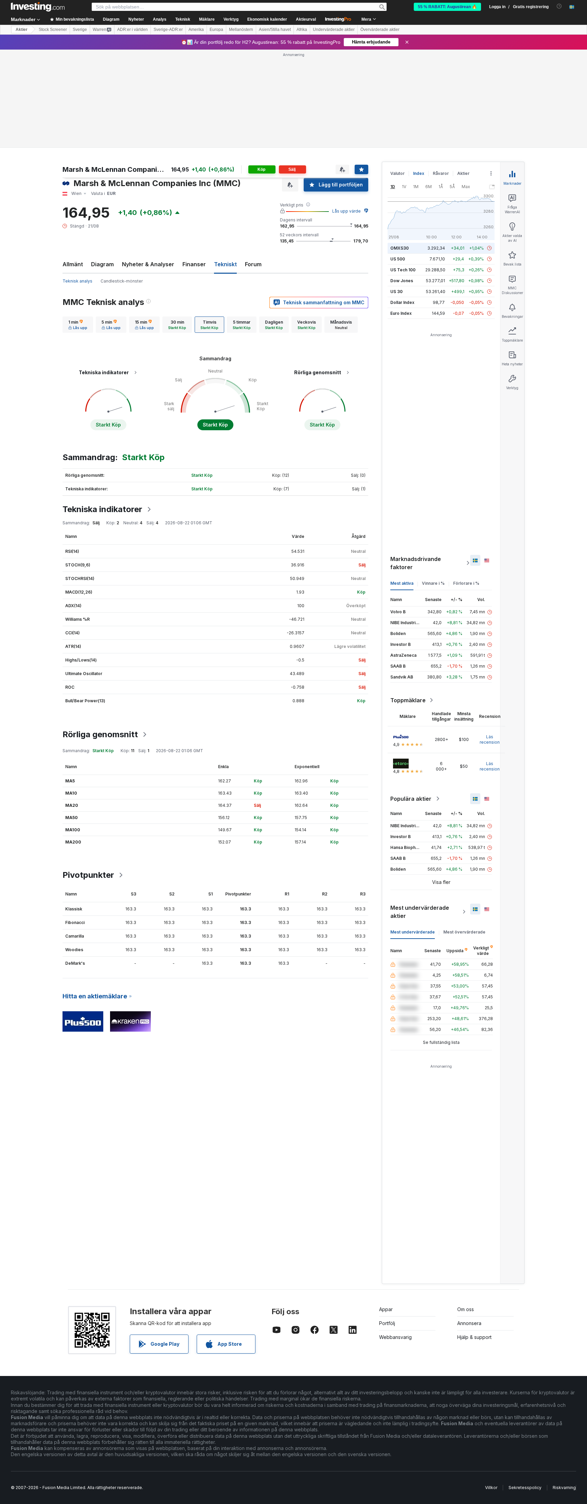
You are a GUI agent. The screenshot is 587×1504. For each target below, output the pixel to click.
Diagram (102, 264)
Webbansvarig (395, 1337)
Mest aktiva (401, 583)
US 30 (396, 291)
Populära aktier (410, 798)
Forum (253, 264)
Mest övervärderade (464, 932)
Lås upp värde (346, 211)
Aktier (22, 29)
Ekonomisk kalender (267, 19)
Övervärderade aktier (379, 29)
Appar (386, 1309)
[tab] (78, 324)
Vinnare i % (433, 583)
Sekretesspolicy (525, 1487)
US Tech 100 (402, 269)
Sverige (80, 29)
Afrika (302, 29)
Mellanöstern (241, 29)
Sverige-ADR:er (168, 29)
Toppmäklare (408, 700)
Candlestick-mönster (122, 281)
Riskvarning (564, 1487)
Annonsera (469, 1323)
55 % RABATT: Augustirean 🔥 (447, 6)
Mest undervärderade (412, 932)
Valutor (397, 173)
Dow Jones (401, 280)
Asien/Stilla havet (275, 29)
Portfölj (387, 1323)
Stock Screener (53, 29)
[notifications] (559, 6)
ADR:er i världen (132, 29)
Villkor (491, 1487)
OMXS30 (399, 248)
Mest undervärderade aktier (419, 911)
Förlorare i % (466, 583)
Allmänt (73, 264)
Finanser (194, 264)
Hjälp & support (474, 1337)
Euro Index (401, 313)
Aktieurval (306, 19)
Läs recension (490, 739)
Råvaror (441, 173)
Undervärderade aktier (334, 29)
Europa (216, 29)
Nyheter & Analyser (148, 264)
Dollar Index (402, 302)
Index (418, 173)
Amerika (196, 29)
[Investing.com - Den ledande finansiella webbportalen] (38, 7)
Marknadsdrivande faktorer (415, 563)
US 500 (397, 258)
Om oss (465, 1309)
